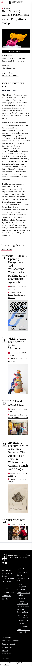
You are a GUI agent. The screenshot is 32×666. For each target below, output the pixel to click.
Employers (6, 654)
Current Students (9, 644)
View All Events (6, 249)
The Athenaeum (8, 68)
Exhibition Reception (10, 75)
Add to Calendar (15, 51)
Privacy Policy (5, 665)
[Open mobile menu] (30, 2)
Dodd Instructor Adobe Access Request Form (23, 617)
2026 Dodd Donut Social (16, 403)
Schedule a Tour (8, 592)
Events (8, 8)
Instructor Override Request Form (22, 601)
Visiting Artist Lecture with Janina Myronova (17, 343)
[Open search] (2, 2)
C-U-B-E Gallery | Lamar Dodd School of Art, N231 (16, 295)
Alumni (5, 650)
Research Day (16, 520)
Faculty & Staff (7, 647)
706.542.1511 (6, 588)
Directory (5, 599)
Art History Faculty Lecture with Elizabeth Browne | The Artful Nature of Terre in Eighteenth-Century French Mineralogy (18, 456)
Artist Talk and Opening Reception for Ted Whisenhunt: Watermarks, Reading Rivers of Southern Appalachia (17, 269)
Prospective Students (10, 641)
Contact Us (6, 596)
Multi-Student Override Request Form (23, 609)
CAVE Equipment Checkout (21, 586)
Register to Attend (9, 90)
